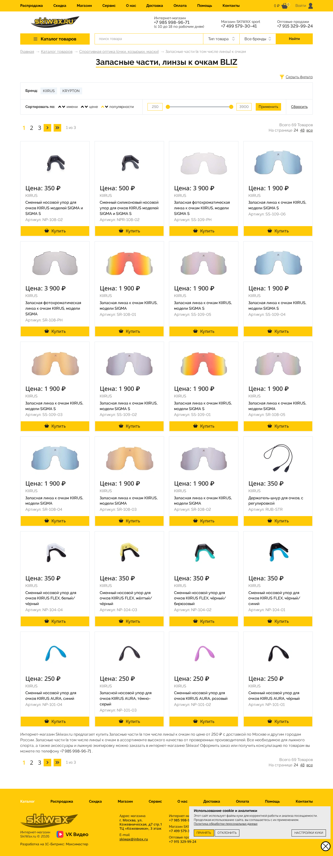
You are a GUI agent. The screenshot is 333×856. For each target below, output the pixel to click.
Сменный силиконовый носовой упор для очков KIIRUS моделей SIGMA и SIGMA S (129, 208)
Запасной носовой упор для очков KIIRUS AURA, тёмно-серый (126, 698)
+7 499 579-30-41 (239, 26)
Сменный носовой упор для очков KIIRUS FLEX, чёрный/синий (274, 598)
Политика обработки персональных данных (225, 824)
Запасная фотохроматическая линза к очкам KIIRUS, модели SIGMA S (202, 208)
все (309, 130)
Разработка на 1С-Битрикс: (54, 844)
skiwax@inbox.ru (133, 839)
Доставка (154, 5)
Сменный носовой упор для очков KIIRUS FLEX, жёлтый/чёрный (126, 598)
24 (296, 130)
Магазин (84, 5)
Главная (27, 51)
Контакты (231, 5)
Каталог (27, 801)
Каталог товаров (56, 51)
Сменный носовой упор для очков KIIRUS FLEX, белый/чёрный (50, 598)
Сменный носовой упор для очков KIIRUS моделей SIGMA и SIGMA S (54, 208)
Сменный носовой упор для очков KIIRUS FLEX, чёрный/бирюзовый (200, 598)
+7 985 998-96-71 (171, 22)
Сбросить (299, 107)
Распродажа (31, 5)
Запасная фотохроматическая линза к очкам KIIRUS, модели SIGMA (53, 308)
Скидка (59, 5)
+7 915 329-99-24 (295, 26)
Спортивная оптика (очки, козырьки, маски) (119, 51)
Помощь (204, 5)
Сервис (109, 5)
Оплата (180, 5)
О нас (131, 5)
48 (302, 130)
